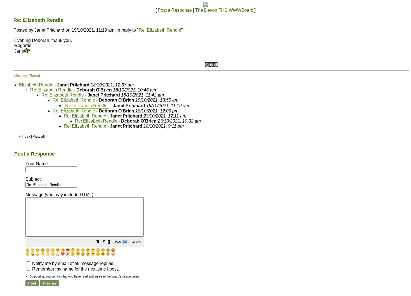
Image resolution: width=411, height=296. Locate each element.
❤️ (63, 254)
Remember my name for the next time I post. (75, 269)
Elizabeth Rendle (36, 85)
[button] (98, 242)
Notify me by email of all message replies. (72, 263)
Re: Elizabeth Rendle (160, 30)
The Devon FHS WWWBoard (224, 10)
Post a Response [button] (175, 10)
